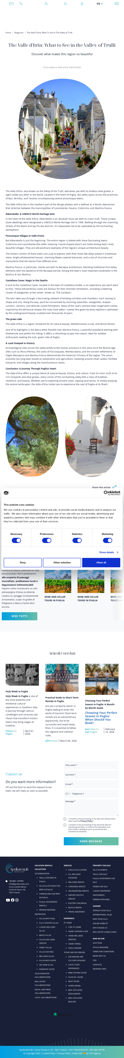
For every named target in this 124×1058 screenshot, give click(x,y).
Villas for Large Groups (47, 941)
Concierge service (76, 886)
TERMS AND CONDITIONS (103, 951)
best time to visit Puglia (92, 731)
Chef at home (74, 927)
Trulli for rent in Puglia (47, 880)
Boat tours (73, 981)
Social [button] (114, 487)
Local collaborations (46, 997)
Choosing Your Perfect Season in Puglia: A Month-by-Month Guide (100, 704)
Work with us (99, 956)
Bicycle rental (75, 907)
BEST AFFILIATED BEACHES (75, 1000)
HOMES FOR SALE (100, 886)
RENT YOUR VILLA (100, 919)
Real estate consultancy (105, 932)
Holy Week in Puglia (17, 691)
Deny (23, 562)
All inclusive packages (74, 876)
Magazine (19, 32)
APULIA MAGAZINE (100, 947)
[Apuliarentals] (61, 15)
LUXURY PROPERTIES (101, 891)
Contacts (97, 964)
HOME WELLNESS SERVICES (75, 937)
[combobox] (67, 794)
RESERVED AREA (99, 969)
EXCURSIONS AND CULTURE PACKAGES (76, 958)
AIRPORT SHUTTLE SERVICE (76, 897)
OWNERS (97, 906)
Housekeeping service (78, 891)
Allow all (101, 562)
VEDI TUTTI (19, 616)
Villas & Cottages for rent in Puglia (49, 888)
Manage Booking (47, 910)
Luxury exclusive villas (47, 929)
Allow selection (62, 562)
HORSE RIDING (74, 985)
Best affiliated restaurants (75, 992)
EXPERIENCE (69, 918)
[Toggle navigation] (117, 3)
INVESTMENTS (98, 895)
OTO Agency (95, 1053)
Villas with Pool (47, 918)
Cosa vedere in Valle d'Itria (55, 67)
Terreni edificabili (101, 899)
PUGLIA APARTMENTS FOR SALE (104, 880)
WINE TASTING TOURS (77, 972)
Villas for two (46, 952)
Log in (82, 3)
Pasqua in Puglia (11, 732)
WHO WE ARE (98, 938)
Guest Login (46, 4)
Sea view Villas (46, 965)
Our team (97, 943)
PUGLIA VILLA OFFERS (77, 870)
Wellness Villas (46, 956)
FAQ (94, 960)
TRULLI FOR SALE (100, 874)
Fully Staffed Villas (48, 923)
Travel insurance (76, 911)
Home (8, 32)
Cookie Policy (48, 1053)
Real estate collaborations (42, 983)
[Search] (66, 3)
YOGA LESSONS (74, 948)
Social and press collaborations (43, 991)
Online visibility (100, 923)
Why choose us (100, 927)
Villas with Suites (47, 960)
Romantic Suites (47, 969)
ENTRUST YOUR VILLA (102, 910)
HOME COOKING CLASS (78, 931)
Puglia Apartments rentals (48, 904)
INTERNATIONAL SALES (102, 914)
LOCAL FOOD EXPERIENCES (74, 966)
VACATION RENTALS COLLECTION (43, 867)
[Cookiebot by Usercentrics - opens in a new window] (106, 493)
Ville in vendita (100, 870)
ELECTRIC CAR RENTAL (77, 903)
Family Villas (45, 947)
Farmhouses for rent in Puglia (49, 896)
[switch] (46, 540)
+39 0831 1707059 (22, 3)
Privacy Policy (63, 1053)
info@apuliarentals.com (11, 3)
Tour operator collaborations (42, 975)
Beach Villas (45, 935)
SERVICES (68, 865)
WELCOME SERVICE (76, 882)
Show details (106, 552)
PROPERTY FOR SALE (102, 865)
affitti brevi (51, 740)
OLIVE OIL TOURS (75, 977)
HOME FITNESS (74, 944)
